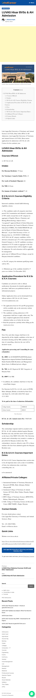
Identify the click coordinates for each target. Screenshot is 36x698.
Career (4, 643)
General (4, 659)
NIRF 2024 (6, 590)
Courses (5, 594)
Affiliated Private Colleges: (14, 114)
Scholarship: (10, 109)
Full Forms (5, 657)
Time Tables (5, 684)
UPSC (3, 686)
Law (3, 664)
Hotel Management (7, 661)
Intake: (8, 98)
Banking (4, 641)
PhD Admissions (6, 597)
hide (21, 90)
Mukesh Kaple (11, 19)
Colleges (4, 645)
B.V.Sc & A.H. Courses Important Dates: (18, 112)
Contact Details (10, 116)
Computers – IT (6, 648)
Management (5, 666)
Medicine (4, 670)
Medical (4, 668)
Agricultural (5, 636)
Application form (8, 325)
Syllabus (4, 682)
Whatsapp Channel (28, 556)
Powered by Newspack (7, 695)
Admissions (5, 8)
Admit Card (5, 634)
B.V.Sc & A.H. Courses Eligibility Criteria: (18, 100)
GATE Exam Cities (7, 615)
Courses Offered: (11, 96)
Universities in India (8, 592)
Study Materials (6, 680)
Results (4, 677)
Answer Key (5, 638)
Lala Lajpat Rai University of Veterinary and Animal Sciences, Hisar (18, 550)
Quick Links (10, 118)
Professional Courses (8, 673)
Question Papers (6, 675)
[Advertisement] (18, 44)
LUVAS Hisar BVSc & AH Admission (14, 93)
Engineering (5, 652)
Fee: (7, 107)
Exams (4, 654)
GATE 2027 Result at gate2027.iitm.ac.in (14, 623)
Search (4, 583)
